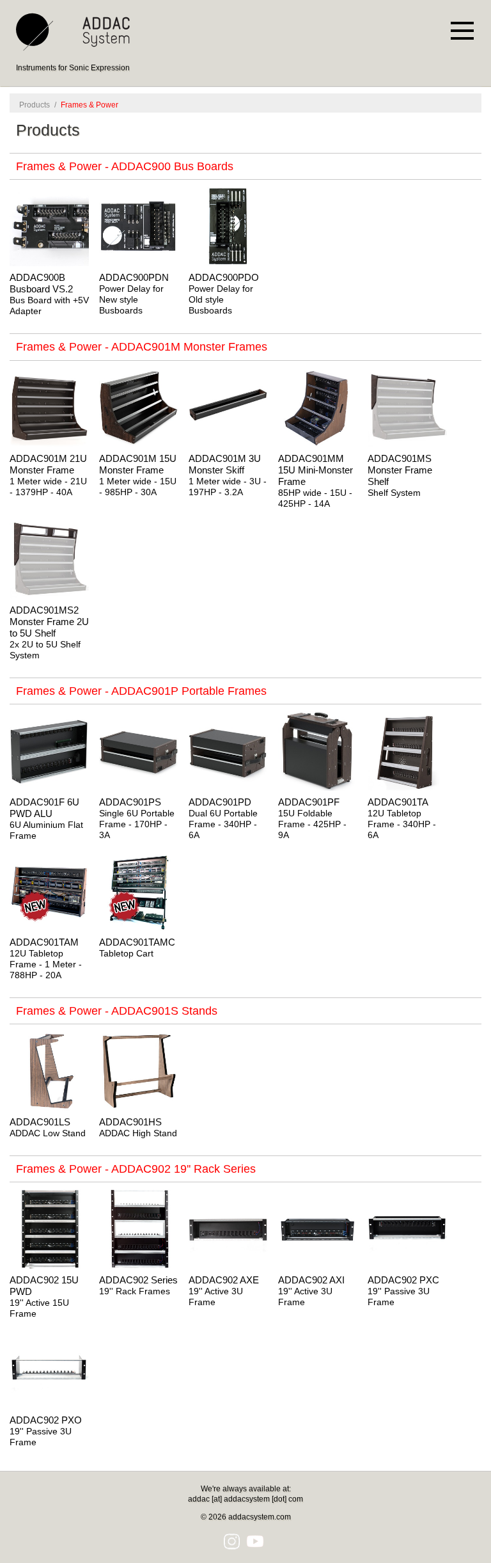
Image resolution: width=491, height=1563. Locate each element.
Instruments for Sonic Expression (73, 67)
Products (34, 105)
